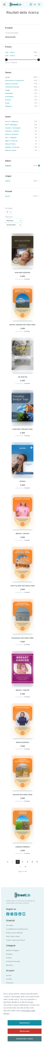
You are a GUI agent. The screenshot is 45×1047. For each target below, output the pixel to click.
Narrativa (9, 965)
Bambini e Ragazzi (12, 950)
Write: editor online (13, 936)
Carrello (9, 979)
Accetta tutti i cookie (24, 1039)
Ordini (35, 4)
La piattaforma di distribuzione (17, 929)
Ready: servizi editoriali (14, 933)
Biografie (9, 954)
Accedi (31, 4)
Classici (9, 958)
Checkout (9, 983)
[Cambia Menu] (4, 4)
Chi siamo (9, 925)
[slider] (6, 59)
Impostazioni (24, 1023)
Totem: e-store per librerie (15, 940)
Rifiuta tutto (24, 1031)
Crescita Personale (13, 961)
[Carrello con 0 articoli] (41, 4)
